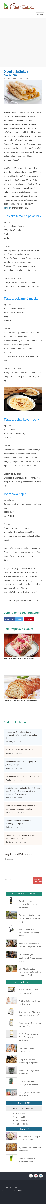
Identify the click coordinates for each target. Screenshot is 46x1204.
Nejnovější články (24, 893)
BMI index (24, 1103)
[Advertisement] (23, 42)
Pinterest (29, 619)
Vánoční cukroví (23, 1120)
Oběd (21, 78)
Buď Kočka (20, 1113)
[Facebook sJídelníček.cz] (31, 1175)
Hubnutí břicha (22, 1123)
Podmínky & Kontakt (9, 1187)
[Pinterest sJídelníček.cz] (36, 1175)
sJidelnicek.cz (18, 1190)
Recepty (15, 78)
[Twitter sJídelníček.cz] (41, 1175)
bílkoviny (7, 207)
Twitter (19, 619)
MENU (40, 15)
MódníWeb (20, 1116)
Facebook (9, 619)
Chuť (26, 78)
